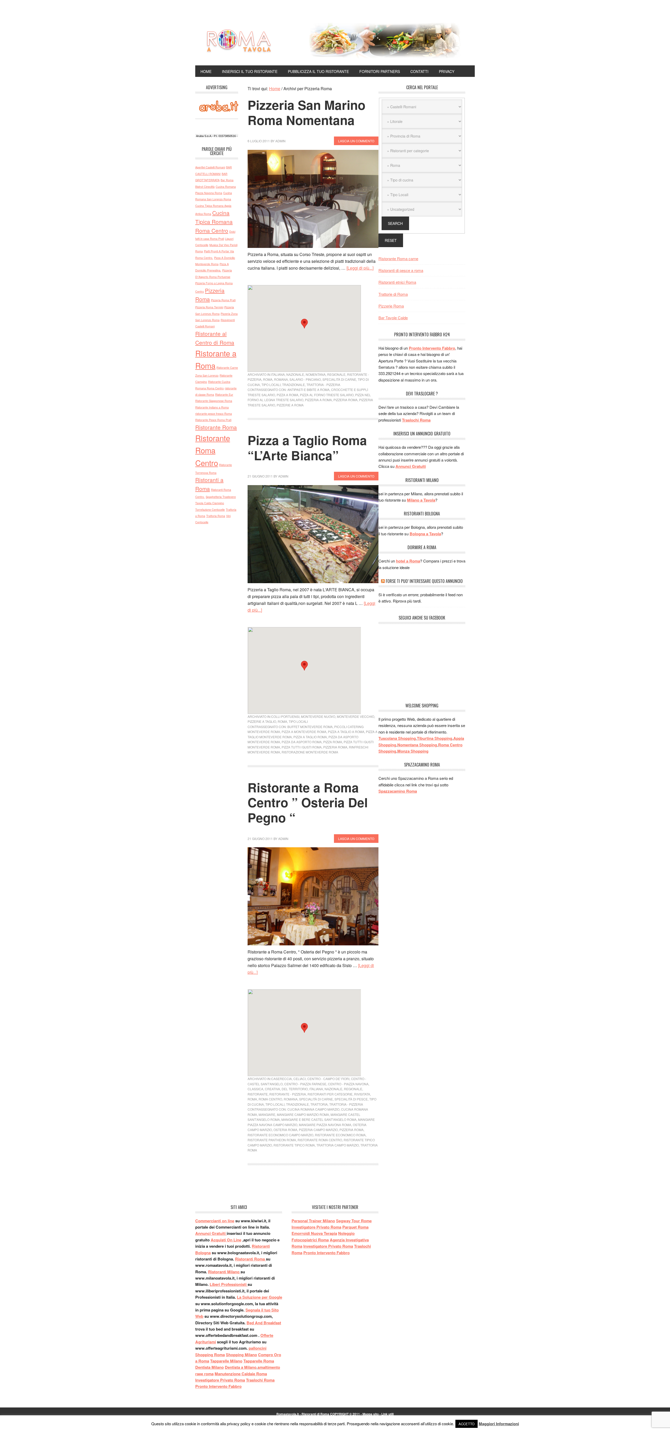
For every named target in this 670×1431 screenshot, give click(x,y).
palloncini (257, 1348)
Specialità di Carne (339, 379)
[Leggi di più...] (360, 268)
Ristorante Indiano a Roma (212, 407)
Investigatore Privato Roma (220, 1380)
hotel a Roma (408, 561)
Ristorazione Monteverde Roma (310, 752)
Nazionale (295, 374)
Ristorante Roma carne (398, 258)
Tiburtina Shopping (434, 738)
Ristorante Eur (224, 394)
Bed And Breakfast (264, 1323)
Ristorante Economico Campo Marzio (280, 1135)
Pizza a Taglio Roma (310, 737)
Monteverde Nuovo (318, 716)
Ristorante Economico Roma (340, 1135)
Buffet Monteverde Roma (310, 726)
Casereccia (281, 1078)
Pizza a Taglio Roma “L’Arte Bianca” (307, 447)
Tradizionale (293, 384)
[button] (304, 323)
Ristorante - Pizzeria (287, 1094)
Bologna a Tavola (425, 534)
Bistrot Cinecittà (205, 187)
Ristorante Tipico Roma (294, 1145)
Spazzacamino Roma (397, 791)
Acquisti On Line (226, 1240)
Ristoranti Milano (224, 1272)
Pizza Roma (332, 742)
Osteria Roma (285, 1129)
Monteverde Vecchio (355, 716)
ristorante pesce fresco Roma (213, 414)
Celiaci (299, 1078)
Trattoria (319, 1104)
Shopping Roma (210, 1355)
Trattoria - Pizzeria (323, 384)
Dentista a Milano (240, 1367)
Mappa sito (370, 1414)
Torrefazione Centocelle (210, 510)
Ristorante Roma (216, 427)
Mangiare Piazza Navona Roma (325, 1124)
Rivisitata (362, 1094)
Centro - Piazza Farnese (305, 1084)
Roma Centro (270, 1099)
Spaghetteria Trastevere (221, 497)
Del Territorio (295, 1089)
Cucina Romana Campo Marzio (313, 1109)
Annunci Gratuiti (410, 466)
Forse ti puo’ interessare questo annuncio (424, 581)
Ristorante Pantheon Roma (272, 1140)
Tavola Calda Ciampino (209, 503)
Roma (267, 379)
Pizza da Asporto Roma (302, 742)
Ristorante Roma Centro (320, 1140)
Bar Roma (227, 180)
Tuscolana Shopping (397, 738)
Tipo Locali (271, 384)
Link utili (387, 1414)
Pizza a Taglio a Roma (346, 731)
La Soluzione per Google (259, 1297)
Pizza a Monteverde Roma (304, 731)
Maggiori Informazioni (499, 1424)
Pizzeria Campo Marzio (318, 1129)
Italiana (278, 374)
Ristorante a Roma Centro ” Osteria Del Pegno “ (308, 802)
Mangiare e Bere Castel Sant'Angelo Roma (318, 1119)
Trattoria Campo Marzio (337, 1145)
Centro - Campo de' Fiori (328, 1078)
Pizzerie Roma (391, 306)
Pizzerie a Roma (290, 405)
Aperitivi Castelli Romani (210, 167)
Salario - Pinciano (305, 379)
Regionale (336, 374)
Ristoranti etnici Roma (397, 282)
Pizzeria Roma (345, 400)
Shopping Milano (241, 1355)
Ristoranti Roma (250, 1259)
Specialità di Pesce (351, 1099)
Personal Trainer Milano (313, 1221)
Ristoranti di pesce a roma (400, 270)
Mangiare (267, 1114)
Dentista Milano (209, 1367)
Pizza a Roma (287, 395)
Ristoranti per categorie (330, 1094)
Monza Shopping (412, 751)
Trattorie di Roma (393, 294)
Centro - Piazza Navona (348, 1084)
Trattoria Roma (215, 516)
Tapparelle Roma (258, 1361)
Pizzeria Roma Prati (223, 300)
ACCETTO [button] (466, 1423)
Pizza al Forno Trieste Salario (327, 395)
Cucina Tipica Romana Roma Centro (214, 221)
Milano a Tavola (421, 500)
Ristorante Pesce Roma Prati (213, 420)
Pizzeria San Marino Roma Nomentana (306, 112)
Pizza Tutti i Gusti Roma (302, 747)
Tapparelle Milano (226, 1361)
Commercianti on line (214, 1221)
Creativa (272, 1089)
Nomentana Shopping (417, 745)
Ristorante (258, 1094)
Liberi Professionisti (229, 1284)
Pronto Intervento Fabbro (432, 348)
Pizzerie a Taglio (262, 721)
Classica (255, 1089)
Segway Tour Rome (354, 1221)
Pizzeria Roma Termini (209, 307)
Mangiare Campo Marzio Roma (303, 1114)
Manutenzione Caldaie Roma (241, 1374)
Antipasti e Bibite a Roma (308, 389)
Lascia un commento (356, 141)
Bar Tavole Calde (393, 317)
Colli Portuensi (285, 716)
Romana (281, 379)
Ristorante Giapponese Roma (213, 401)
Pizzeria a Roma (318, 400)
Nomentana (316, 374)
